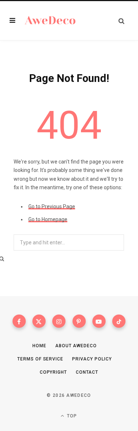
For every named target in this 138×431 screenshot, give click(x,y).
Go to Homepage (47, 219)
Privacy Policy (92, 359)
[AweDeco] (50, 20)
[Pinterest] (79, 321)
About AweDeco (76, 345)
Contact (87, 372)
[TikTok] (118, 321)
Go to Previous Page (51, 206)
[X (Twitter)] (39, 321)
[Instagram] (59, 321)
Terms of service (40, 359)
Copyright (53, 372)
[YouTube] (99, 321)
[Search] (121, 21)
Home (39, 345)
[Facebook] (19, 321)
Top (71, 416)
